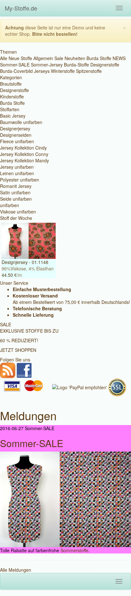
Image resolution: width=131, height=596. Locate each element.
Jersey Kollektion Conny (24, 154)
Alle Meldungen (15, 570)
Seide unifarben (16, 199)
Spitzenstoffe (89, 71)
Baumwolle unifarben (21, 122)
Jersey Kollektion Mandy (24, 160)
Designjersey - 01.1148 (25, 262)
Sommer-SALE (15, 64)
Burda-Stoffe (76, 64)
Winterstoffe (63, 71)
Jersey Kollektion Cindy (23, 147)
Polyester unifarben (19, 179)
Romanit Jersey (15, 186)
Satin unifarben (15, 192)
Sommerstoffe (74, 550)
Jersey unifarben (17, 167)
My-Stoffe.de (21, 8)
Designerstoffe (104, 64)
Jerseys (42, 71)
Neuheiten (75, 58)
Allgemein (43, 58)
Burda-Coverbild (16, 71)
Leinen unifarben (17, 173)
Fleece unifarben (17, 141)
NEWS (119, 58)
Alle (3, 58)
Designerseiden (15, 135)
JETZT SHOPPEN (18, 350)
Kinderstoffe (12, 96)
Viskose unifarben (18, 211)
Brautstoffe (11, 84)
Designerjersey (15, 128)
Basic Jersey (12, 115)
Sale (58, 58)
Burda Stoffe (98, 58)
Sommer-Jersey (47, 64)
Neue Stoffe (20, 58)
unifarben (9, 205)
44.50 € (9, 275)
